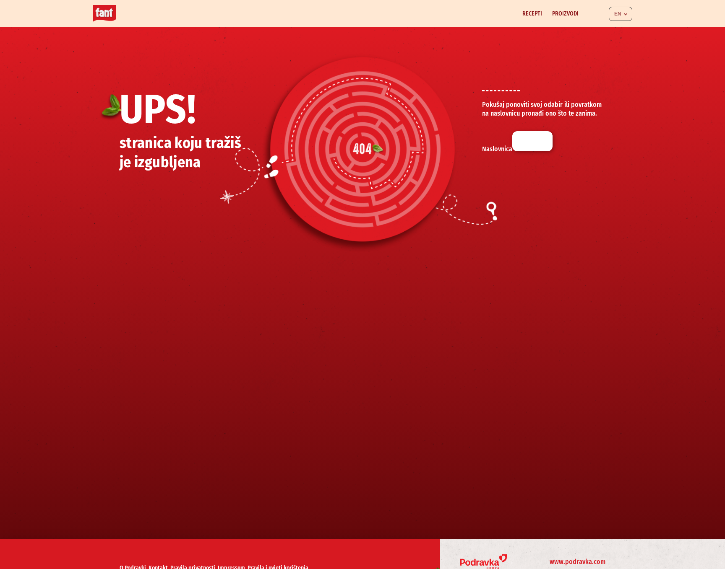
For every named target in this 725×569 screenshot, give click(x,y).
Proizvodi (565, 13)
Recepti (532, 13)
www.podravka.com (577, 562)
